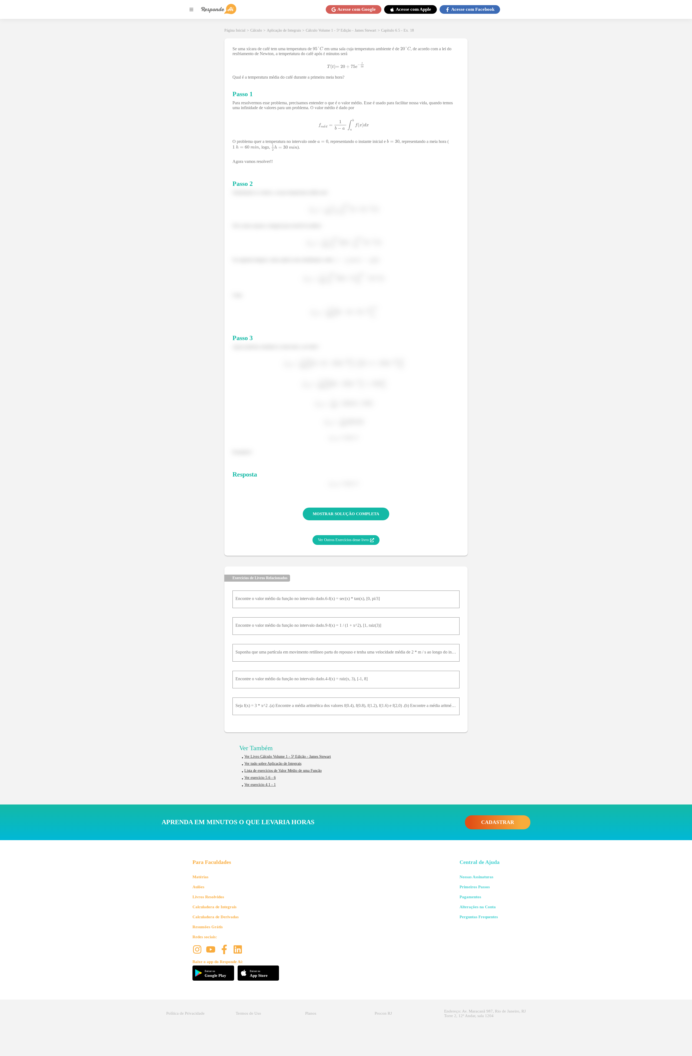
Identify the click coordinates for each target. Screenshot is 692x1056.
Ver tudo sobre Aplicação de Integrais (272, 764)
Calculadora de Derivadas (215, 917)
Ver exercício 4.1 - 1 (260, 785)
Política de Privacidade (185, 1013)
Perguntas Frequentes (479, 917)
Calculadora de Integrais (214, 907)
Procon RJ (383, 1013)
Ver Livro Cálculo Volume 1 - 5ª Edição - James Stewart (287, 757)
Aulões (198, 887)
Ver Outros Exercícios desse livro (343, 540)
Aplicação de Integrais (284, 30)
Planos (310, 1013)
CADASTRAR (497, 822)
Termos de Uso (248, 1013)
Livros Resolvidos (208, 897)
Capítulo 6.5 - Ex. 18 (397, 30)
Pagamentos (470, 897)
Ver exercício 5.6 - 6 (260, 778)
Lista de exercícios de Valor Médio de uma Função (283, 771)
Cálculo (256, 30)
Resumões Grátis (207, 927)
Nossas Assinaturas (476, 877)
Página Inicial (234, 30)
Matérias (200, 877)
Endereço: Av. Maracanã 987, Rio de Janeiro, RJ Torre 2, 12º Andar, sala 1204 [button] (485, 1013)
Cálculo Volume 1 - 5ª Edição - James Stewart (341, 30)
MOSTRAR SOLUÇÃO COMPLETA (346, 514)
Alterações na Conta (478, 907)
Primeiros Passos (475, 887)
